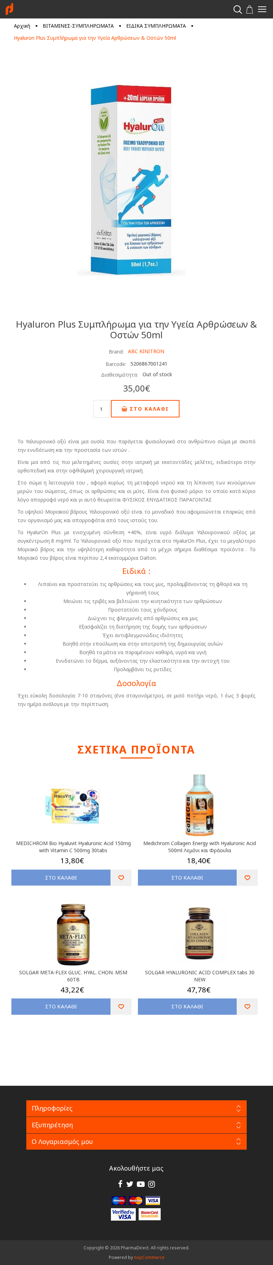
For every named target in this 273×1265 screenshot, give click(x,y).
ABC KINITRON (146, 351)
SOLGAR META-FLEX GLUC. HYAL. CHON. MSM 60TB (73, 976)
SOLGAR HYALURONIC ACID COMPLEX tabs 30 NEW (200, 976)
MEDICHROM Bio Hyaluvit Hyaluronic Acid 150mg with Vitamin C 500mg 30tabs (73, 847)
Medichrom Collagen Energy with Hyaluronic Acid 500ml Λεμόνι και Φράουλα (199, 847)
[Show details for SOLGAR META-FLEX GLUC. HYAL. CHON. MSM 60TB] (73, 934)
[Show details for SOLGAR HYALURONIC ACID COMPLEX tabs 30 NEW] (200, 934)
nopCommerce (149, 1257)
